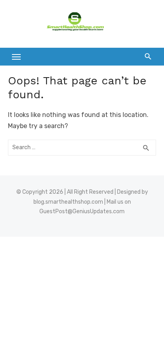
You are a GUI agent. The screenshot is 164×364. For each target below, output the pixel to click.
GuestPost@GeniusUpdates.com (82, 211)
